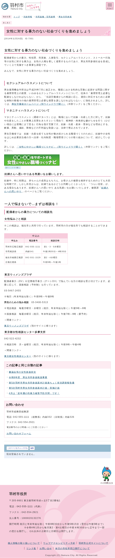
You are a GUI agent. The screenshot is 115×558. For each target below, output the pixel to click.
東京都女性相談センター (17, 356)
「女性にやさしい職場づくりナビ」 (50, 147)
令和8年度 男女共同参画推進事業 (28, 377)
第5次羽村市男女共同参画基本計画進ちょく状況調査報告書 (41, 383)
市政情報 (27, 17)
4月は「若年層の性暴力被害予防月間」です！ (34, 393)
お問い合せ (46, 548)
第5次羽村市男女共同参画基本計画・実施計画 (34, 388)
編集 (32, 448)
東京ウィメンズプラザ (16, 326)
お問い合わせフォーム (19, 433)
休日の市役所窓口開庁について (72, 548)
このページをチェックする (17, 448)
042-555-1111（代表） (30, 506)
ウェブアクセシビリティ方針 (59, 543)
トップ (16, 17)
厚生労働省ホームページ (39, 104)
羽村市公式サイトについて (93, 543)
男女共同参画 (65, 17)
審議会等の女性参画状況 (22, 372)
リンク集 (31, 548)
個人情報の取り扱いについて (24, 543)
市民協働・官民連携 (45, 17)
